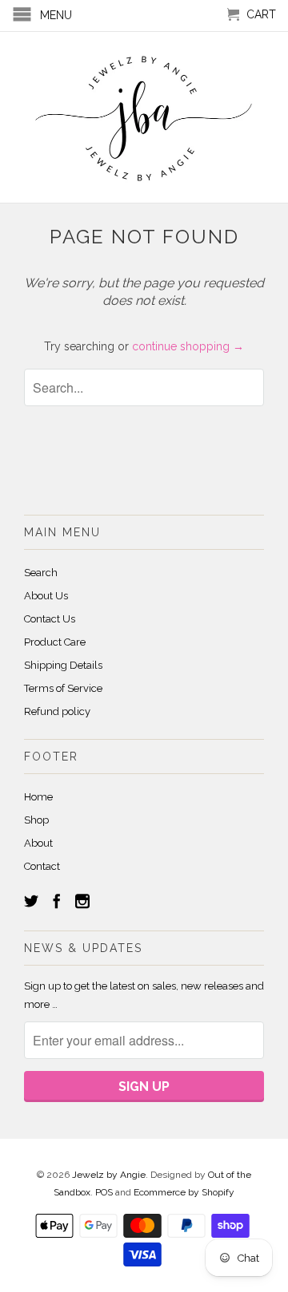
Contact (42, 866)
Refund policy (57, 711)
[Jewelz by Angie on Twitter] (31, 901)
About (38, 843)
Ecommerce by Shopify (184, 1192)
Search (41, 573)
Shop (36, 820)
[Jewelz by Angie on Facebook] (57, 901)
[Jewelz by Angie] (144, 117)
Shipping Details (63, 665)
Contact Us (49, 619)
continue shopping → (188, 346)
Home (38, 797)
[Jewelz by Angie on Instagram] (82, 901)
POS (104, 1192)
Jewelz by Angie (109, 1174)
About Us (46, 596)
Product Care (55, 642)
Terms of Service (63, 688)
